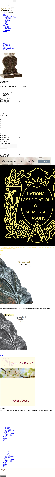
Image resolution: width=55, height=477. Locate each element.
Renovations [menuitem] (7, 27)
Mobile (1, 125)
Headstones (4, 40)
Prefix (1, 117)
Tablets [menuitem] (6, 23)
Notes (1, 133)
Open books (5, 42)
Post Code (2, 127)
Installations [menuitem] (5, 36)
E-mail (1, 123)
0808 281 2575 (7, 2)
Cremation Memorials (6, 44)
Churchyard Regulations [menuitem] (9, 435)
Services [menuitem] (4, 25)
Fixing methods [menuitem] (7, 26)
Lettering (1, 99)
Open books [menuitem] (7, 21)
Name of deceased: (3, 141)
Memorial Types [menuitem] (5, 15)
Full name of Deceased (4, 103)
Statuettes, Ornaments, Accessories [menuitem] (10, 17)
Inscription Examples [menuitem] (8, 33)
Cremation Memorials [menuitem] (8, 24)
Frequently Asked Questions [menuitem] (9, 32)
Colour (1, 98)
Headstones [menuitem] (7, 19)
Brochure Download (3, 310)
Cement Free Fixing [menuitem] (8, 28)
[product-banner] (25, 164)
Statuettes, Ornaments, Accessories (8, 48)
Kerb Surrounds (5, 41)
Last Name (2, 121)
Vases (4, 46)
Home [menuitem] (4, 14)
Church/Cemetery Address (4, 101)
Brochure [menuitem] (4, 436)
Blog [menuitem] (3, 38)
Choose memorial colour (4, 81)
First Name (2, 119)
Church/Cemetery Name (4, 100)
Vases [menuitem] (6, 22)
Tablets (4, 43)
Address (1, 129)
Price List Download (3, 355)
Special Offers (5, 49)
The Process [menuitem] (5, 31)
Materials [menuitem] (4, 437)
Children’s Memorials (6, 45)
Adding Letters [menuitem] (7, 30)
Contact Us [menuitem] (4, 37)
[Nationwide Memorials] (6, 12)
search (1, 0)
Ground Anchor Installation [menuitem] (9, 29)
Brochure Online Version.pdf (5, 412)
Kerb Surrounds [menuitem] (7, 20)
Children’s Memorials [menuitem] (8, 18)
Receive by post (10, 310)
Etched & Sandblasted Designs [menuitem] (10, 16)
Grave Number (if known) (4, 102)
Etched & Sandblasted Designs (8, 47)
